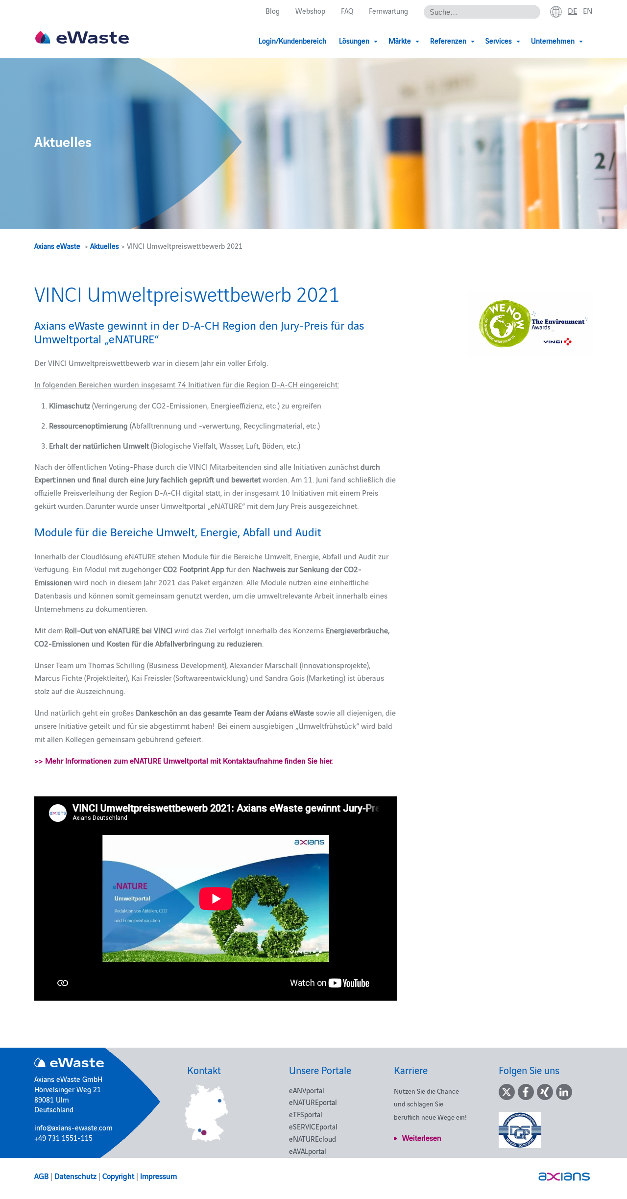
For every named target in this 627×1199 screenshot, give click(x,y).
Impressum (158, 1175)
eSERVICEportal (313, 1126)
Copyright (118, 1175)
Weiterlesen (421, 1137)
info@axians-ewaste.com (73, 1127)
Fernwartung (388, 10)
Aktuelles (104, 245)
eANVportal (306, 1090)
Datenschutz (75, 1175)
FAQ (347, 10)
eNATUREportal (313, 1102)
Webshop (310, 10)
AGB (41, 1175)
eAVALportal (307, 1151)
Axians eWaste (57, 245)
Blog (272, 10)
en (588, 10)
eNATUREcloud (312, 1138)
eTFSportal (305, 1114)
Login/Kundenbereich (292, 40)
